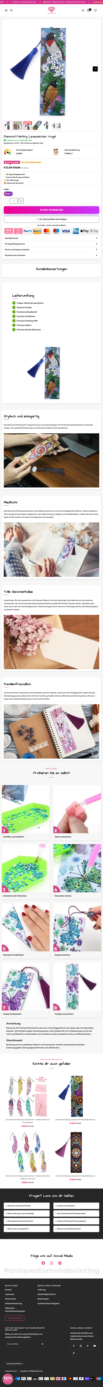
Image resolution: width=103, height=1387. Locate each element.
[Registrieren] (42, 1344)
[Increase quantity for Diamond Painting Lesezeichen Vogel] (21, 201)
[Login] (83, 10)
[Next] (95, 68)
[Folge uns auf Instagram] (80, 1345)
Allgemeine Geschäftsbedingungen (15, 1309)
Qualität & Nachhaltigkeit (48, 1303)
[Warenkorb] (88, 10)
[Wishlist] (95, 10)
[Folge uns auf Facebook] (73, 1345)
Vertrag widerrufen (15, 1318)
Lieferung (42, 1290)
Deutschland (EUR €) (14, 1364)
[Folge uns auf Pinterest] (87, 1345)
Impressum (9, 1294)
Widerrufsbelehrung (13, 1303)
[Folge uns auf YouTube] (94, 1345)
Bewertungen (43, 1299)
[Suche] (11, 10)
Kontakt (8, 1290)
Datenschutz (10, 1299)
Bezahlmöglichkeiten (47, 1294)
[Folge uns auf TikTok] (73, 1352)
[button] (8, 1379)
